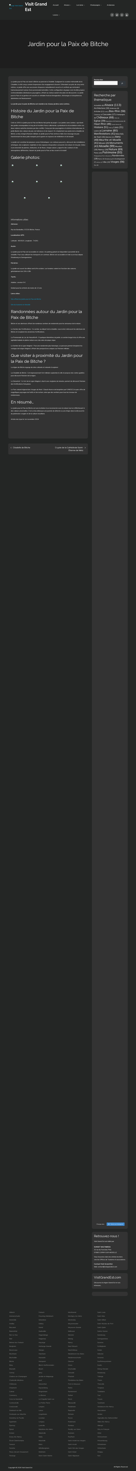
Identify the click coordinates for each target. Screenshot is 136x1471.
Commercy (13, 1395)
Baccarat (12, 1327)
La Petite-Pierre (44, 1403)
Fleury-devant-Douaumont (18, 1452)
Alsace (66, 5)
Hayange (42, 1342)
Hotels (111, 127)
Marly (41, 1437)
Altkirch (12, 1312)
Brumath (12, 1369)
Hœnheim (42, 1354)
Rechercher (98, 80)
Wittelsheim (101, 1444)
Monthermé (72, 1312)
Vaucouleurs (101, 1410)
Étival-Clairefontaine (16, 1441)
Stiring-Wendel (102, 1369)
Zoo (96, 165)
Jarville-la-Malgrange (46, 1376)
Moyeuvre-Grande (74, 1327)
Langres (41, 1407)
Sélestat (100, 1354)
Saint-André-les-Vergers (77, 1441)
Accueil (56, 5)
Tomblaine (101, 1391)
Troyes (99, 1399)
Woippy (100, 1452)
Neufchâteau (72, 1350)
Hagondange (43, 1335)
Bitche (11, 1361)
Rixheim (71, 1414)
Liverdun (42, 1418)
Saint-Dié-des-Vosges (76, 1448)
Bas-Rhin (117, 111)
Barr (10, 1339)
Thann (99, 1380)
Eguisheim (12, 1422)
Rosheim (71, 1433)
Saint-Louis (101, 1312)
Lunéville (42, 1425)
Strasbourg (109, 159)
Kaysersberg (43, 1388)
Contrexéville (14, 1403)
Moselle (107, 146)
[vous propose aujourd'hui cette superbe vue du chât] (110, 689)
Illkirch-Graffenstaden (46, 1365)
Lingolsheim (43, 1414)
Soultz (99, 1365)
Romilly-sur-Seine (74, 1429)
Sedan (99, 1350)
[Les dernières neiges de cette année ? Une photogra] (99, 686)
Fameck (12, 1444)
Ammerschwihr (14, 1316)
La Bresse (42, 1395)
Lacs (118, 127)
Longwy (42, 1422)
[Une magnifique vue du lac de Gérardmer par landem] (121, 322)
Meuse (104, 143)
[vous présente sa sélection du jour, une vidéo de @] (99, 295)
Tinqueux (100, 1388)
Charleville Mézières (16, 1380)
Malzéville (42, 1433)
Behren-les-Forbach (16, 1342)
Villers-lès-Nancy (103, 1422)
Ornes (70, 1365)
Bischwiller (13, 1358)
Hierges (41, 1350)
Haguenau (42, 1339)
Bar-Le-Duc (13, 1335)
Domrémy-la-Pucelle (16, 1418)
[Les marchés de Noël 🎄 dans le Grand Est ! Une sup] (110, 976)
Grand (41, 1327)
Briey (11, 1365)
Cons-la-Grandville (16, 1399)
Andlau (11, 1324)
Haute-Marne (116, 124)
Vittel (99, 1433)
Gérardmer (42, 1320)
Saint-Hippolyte (73, 1456)
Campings (98, 114)
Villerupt (100, 1425)
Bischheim (13, 1354)
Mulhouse (71, 1331)
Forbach (41, 1312)
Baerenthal (13, 1331)
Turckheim (101, 1403)
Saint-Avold (72, 1444)
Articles (99, 111)
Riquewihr (71, 1410)
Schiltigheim (101, 1346)
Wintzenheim (102, 1437)
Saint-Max (101, 1316)
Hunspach (42, 1361)
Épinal (11, 1429)
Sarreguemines (102, 1339)
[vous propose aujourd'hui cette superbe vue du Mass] (121, 722)
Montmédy (72, 1320)
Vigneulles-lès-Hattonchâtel (107, 1418)
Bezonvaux (13, 1350)
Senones (100, 1358)
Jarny (40, 1373)
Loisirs (55, 15)
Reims (101, 159)
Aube (107, 111)
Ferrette (12, 1448)
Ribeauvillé (72, 1403)
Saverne (100, 1342)
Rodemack (72, 1422)
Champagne (95, 5)
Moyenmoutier (73, 1324)
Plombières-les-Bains (75, 1380)
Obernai (71, 1361)
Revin (70, 1399)
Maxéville (42, 1441)
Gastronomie (120, 121)
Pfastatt (71, 1376)
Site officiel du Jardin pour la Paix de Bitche (26, 299)
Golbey (41, 1324)
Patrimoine (112, 152)
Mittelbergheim (44, 1448)
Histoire (101, 127)
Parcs (98, 153)
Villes (106, 162)
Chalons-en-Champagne (18, 1376)
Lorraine (79, 5)
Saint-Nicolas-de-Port (105, 1324)
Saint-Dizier (72, 1452)
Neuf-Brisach (72, 1346)
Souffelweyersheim (104, 1361)
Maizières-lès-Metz (46, 1429)
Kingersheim (43, 1391)
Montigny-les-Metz (75, 1316)
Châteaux (105, 117)
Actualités (99, 105)
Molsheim (42, 1452)
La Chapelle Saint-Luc (46, 1399)
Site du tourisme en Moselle (20, 305)
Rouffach (71, 1437)
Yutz (98, 1456)
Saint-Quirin (101, 1327)
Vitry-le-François (103, 1429)
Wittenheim (101, 1448)
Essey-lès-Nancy (15, 1437)
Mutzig (70, 1339)
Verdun (99, 162)
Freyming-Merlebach (46, 1316)
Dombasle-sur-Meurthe (17, 1414)
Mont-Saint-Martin (45, 1456)
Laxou (41, 1410)
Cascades (109, 114)
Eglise (99, 120)
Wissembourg (102, 1441)
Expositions (110, 121)
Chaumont (13, 1388)
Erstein (11, 1433)
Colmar (116, 118)
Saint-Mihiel (101, 1320)
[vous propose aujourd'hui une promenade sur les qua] (110, 362)
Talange (100, 1376)
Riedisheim (72, 1407)
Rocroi (70, 1418)
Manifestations (104, 133)
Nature (116, 149)
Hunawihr (42, 1358)
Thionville (100, 1384)
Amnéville (12, 1320)
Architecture (101, 108)
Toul (98, 1395)
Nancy (103, 149)
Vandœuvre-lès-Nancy (105, 1407)
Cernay (11, 1373)
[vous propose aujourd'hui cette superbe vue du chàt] (99, 1058)
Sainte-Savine (102, 1331)
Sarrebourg (101, 1335)
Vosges (117, 161)
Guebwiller (42, 1331)
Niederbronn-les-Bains (76, 1354)
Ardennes (110, 5)
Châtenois (13, 1384)
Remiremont (72, 1391)
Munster (71, 1335)
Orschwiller (72, 1369)
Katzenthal (42, 1384)
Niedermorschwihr (74, 1358)
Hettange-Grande (45, 1346)
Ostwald (71, 1373)
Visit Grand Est (27, 1468)
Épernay (12, 1425)
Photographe (98, 156)
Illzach (41, 1369)
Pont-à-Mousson (107, 156)
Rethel (70, 1395)
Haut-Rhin (102, 123)
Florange (12, 1456)
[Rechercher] (122, 83)
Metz (40, 1444)
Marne (110, 137)
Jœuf (40, 1380)
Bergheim (12, 1346)
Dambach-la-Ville (15, 1410)
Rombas (71, 1425)
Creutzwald (13, 1407)
